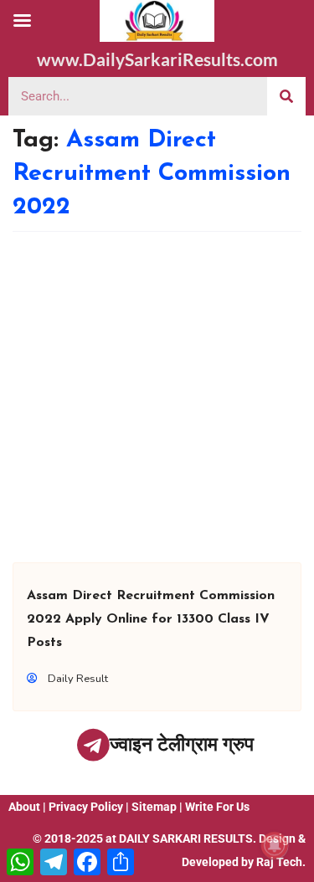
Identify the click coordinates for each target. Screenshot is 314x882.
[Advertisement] (157, 397)
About (24, 806)
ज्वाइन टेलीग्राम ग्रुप (182, 744)
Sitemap (154, 806)
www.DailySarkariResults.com (157, 59)
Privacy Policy (86, 806)
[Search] (286, 96)
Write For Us (217, 806)
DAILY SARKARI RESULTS (186, 838)
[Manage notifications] (274, 845)
